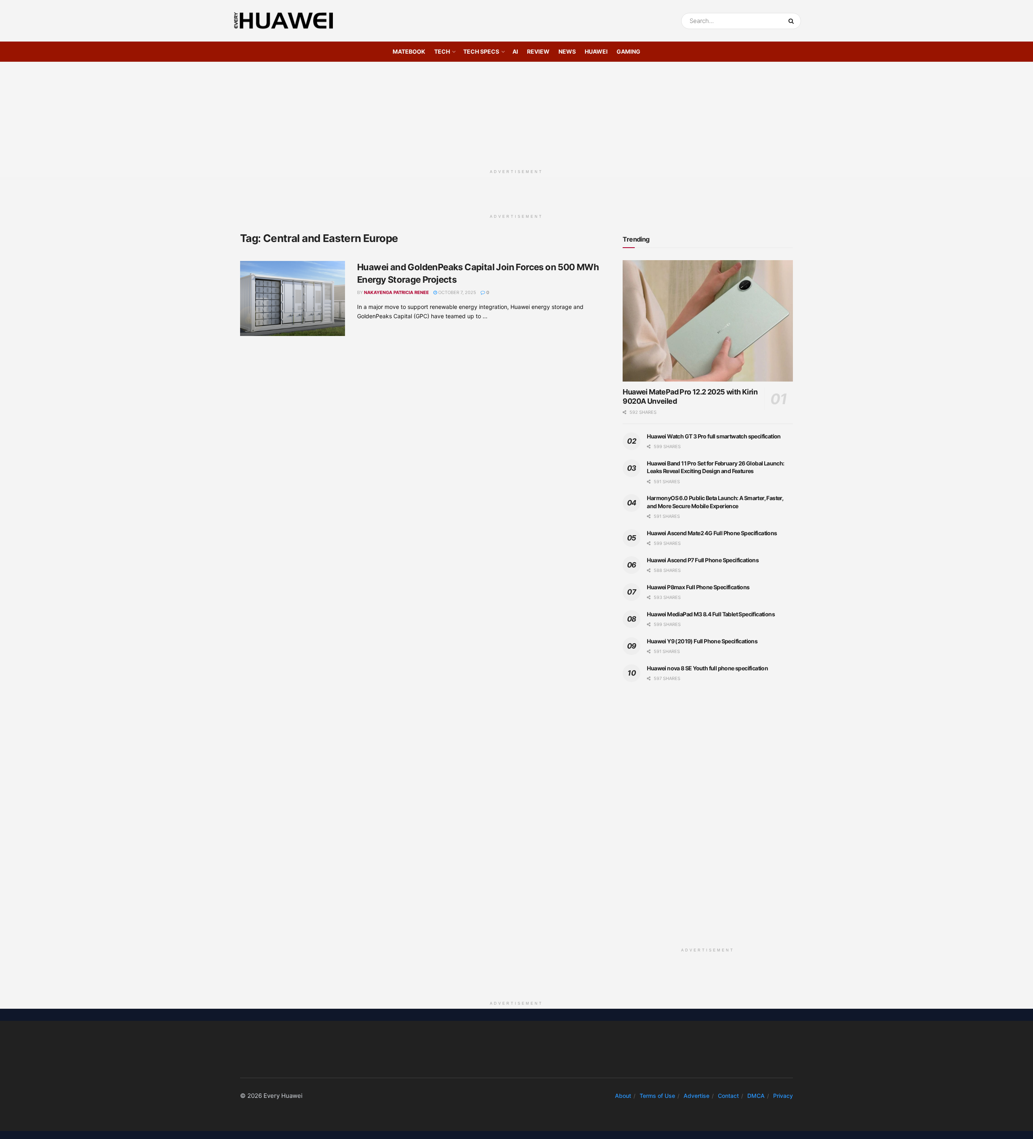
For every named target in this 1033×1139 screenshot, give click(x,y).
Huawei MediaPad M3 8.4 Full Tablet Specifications (711, 614)
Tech (442, 51)
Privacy (783, 1095)
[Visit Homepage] (283, 20)
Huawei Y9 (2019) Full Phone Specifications (702, 641)
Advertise (696, 1095)
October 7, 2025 (456, 292)
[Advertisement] (516, 112)
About (623, 1095)
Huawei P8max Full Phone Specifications (698, 587)
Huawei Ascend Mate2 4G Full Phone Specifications (712, 533)
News (567, 51)
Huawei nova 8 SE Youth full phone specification (707, 668)
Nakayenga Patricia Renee (396, 292)
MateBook (409, 51)
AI (515, 51)
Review (538, 51)
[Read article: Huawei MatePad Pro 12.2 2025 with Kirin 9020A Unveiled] (708, 321)
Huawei (596, 51)
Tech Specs (481, 51)
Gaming (628, 51)
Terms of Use (657, 1095)
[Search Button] (792, 21)
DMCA (756, 1095)
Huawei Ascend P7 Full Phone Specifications (703, 560)
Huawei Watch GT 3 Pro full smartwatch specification (713, 436)
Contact (728, 1095)
